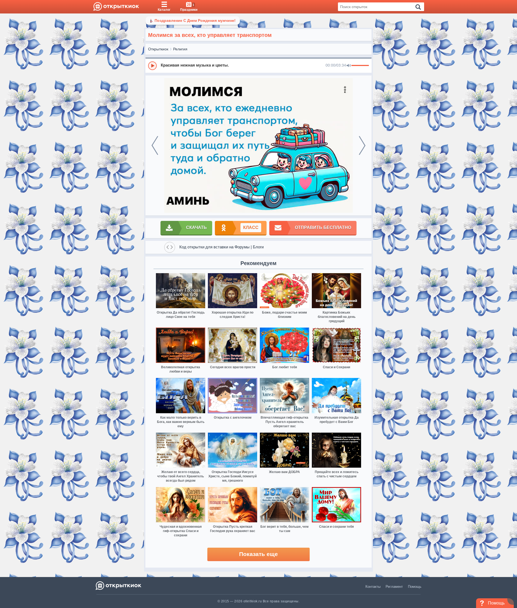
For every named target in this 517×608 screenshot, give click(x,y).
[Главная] (116, 7)
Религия (180, 49)
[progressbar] (360, 66)
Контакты (372, 587)
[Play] (152, 65)
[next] (362, 145)
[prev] (155, 145)
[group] (258, 65)
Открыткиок (158, 49)
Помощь (414, 587)
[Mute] (348, 65)
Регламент (394, 587)
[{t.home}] (119, 585)
